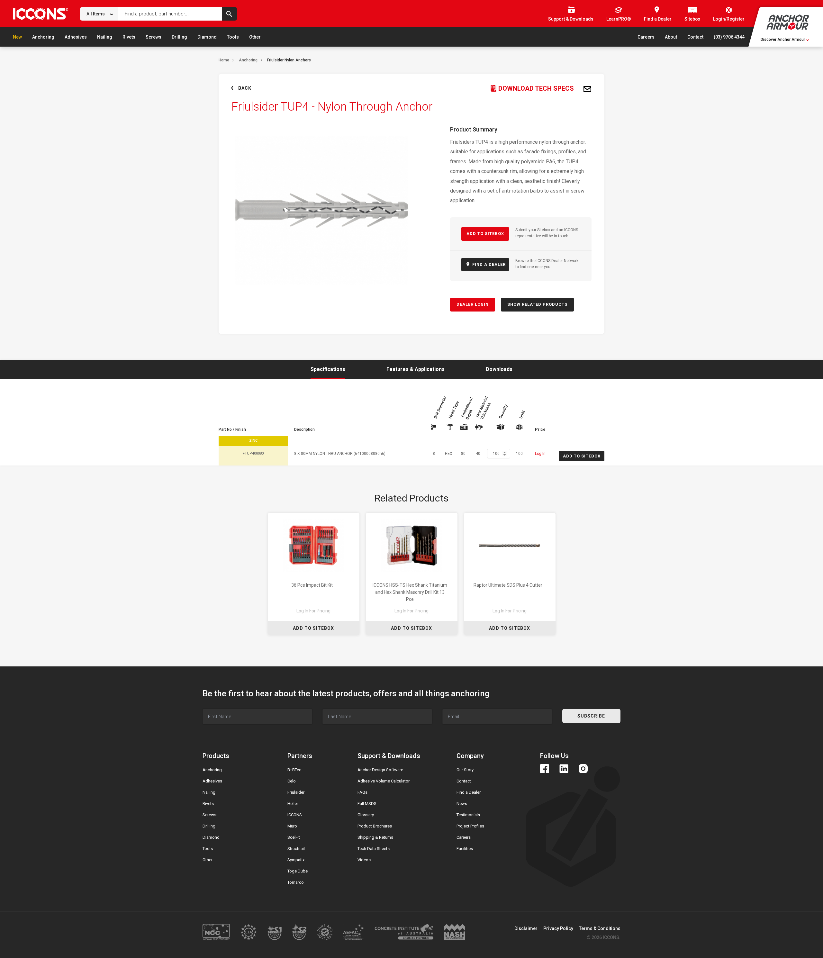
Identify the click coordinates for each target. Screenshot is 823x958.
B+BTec (294, 769)
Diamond (207, 37)
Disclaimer (526, 928)
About (671, 37)
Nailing (104, 37)
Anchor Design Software (380, 769)
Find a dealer (488, 264)
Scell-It (293, 837)
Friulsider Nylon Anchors (289, 60)
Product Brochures (374, 826)
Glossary (365, 814)
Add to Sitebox (485, 233)
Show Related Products (537, 304)
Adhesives (76, 37)
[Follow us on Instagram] (583, 768)
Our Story (465, 769)
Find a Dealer (469, 792)
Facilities (465, 848)
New (17, 37)
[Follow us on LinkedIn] (563, 768)
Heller (292, 803)
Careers (646, 37)
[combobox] (99, 14)
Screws (153, 37)
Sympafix (295, 859)
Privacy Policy (558, 928)
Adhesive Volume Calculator (383, 781)
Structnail (296, 848)
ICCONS (294, 814)
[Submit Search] (229, 14)
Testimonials (468, 814)
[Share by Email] (587, 89)
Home (224, 60)
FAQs (362, 792)
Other (255, 37)
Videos (364, 859)
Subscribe (591, 715)
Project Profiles (470, 826)
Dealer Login (473, 304)
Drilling (179, 37)
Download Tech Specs (535, 88)
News (462, 803)
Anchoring (43, 37)
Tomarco (295, 882)
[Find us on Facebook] (544, 768)
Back (244, 88)
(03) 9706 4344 (729, 37)
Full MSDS (366, 803)
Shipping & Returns (375, 837)
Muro (292, 826)
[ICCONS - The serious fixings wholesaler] (40, 13)
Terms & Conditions (599, 928)
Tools (233, 37)
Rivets (128, 37)
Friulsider (295, 792)
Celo (291, 781)
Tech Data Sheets (373, 848)
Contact (695, 37)
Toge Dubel (298, 871)
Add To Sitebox (313, 628)
